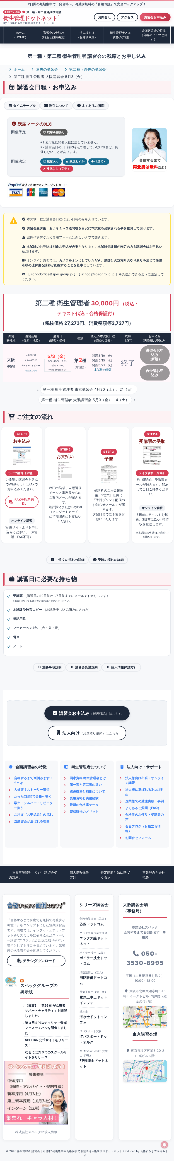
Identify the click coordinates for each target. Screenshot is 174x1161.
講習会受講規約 (86, 667)
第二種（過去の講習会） (89, 69)
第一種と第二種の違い (86, 784)
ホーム (20, 35)
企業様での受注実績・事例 (144, 801)
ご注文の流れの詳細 (70, 560)
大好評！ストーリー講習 (32, 789)
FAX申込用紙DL (24, 501)
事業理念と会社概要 (154, 874)
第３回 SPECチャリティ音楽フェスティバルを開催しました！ (46, 1028)
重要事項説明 (52, 667)
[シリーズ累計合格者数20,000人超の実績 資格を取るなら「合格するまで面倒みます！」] (36, 905)
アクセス (127, 17)
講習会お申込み (155, 17)
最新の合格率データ (84, 805)
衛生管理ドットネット (31, 18)
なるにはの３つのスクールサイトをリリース (46, 1054)
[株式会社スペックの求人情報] (36, 1093)
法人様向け (87, 35)
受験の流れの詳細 (111, 560)
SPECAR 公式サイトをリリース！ (46, 1042)
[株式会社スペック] (11, 981)
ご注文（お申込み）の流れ (33, 814)
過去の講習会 (46, 69)
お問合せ (104, 17)
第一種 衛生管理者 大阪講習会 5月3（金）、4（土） (85, 400)
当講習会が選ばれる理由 (32, 821)
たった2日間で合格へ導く (33, 796)
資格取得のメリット (84, 811)
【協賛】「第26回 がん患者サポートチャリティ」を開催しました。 (46, 1010)
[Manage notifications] (164, 1144)
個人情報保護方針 (124, 667)
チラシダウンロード (39, 960)
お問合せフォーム (138, 838)
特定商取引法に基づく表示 (115, 874)
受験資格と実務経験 (84, 798)
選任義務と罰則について (87, 791)
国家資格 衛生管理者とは (88, 778)
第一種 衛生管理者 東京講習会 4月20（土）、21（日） (89, 389)
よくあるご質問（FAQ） (143, 808)
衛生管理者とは (120, 35)
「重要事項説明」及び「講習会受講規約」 (33, 874)
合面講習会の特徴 (153, 35)
